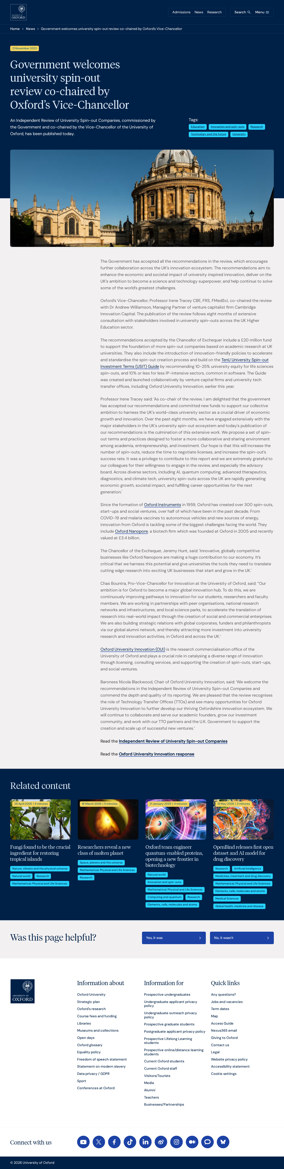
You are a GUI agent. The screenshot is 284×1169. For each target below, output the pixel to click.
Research (214, 12)
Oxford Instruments (162, 504)
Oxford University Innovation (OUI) (132, 649)
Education (198, 126)
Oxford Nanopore (131, 531)
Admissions (181, 12)
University (239, 134)
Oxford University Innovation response (156, 754)
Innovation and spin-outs (227, 126)
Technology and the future (208, 134)
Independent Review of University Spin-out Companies (173, 741)
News (199, 12)
